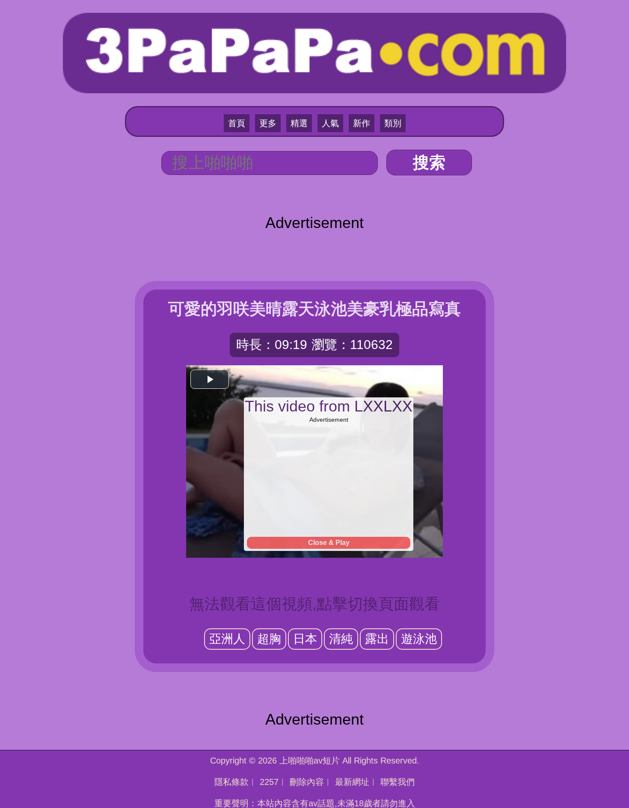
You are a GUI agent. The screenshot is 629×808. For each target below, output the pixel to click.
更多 (267, 123)
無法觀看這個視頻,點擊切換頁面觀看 (314, 604)
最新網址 (352, 782)
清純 (341, 638)
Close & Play (329, 542)
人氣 (330, 123)
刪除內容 (307, 782)
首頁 (236, 123)
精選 (299, 123)
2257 (269, 782)
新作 (361, 123)
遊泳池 (419, 638)
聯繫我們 (397, 782)
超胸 (269, 638)
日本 (305, 638)
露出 (377, 638)
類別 (392, 123)
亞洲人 (227, 638)
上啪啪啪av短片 (309, 760)
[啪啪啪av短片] (314, 52)
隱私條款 (231, 782)
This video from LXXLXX (328, 406)
